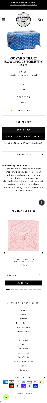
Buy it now (23, 130)
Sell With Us (23, 357)
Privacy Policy (23, 331)
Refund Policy (23, 327)
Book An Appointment (23, 361)
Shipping (13, 75)
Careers (23, 310)
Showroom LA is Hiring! (22, 303)
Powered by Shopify (23, 398)
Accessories (23, 353)
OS (23, 89)
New (23, 102)
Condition (23, 97)
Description (23, 154)
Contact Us (23, 318)
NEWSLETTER (23, 377)
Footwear (23, 348)
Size (23, 84)
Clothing (23, 344)
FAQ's (23, 314)
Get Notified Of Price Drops (23, 136)
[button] (42, 202)
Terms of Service (23, 323)
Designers (23, 340)
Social (23, 365)
